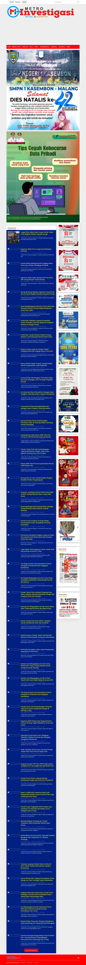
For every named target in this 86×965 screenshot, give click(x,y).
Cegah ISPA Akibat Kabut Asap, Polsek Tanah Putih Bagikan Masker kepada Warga (37, 233)
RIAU (22, 236)
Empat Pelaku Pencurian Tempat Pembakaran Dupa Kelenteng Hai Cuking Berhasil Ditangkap (38, 922)
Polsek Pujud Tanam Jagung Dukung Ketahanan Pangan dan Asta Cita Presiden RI (37, 779)
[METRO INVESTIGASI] (40, 12)
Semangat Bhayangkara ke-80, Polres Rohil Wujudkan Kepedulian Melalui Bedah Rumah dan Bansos (36, 580)
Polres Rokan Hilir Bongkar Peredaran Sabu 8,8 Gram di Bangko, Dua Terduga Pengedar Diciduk (37, 380)
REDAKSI (23, 962)
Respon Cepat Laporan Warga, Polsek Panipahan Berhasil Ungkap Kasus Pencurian (37, 350)
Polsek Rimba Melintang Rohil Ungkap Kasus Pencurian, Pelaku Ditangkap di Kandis (37, 264)
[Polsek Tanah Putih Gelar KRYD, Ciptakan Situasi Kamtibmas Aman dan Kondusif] (41, 628)
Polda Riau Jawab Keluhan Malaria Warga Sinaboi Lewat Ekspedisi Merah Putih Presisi (36, 336)
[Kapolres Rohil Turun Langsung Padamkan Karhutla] (23, 256)
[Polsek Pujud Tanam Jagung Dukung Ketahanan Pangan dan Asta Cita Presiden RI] (35, 785)
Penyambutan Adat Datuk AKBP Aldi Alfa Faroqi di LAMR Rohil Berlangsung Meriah (36, 436)
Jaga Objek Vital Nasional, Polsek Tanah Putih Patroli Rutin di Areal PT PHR (37, 550)
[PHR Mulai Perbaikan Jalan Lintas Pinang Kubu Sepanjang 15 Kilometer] (32, 656)
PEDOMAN (30, 962)
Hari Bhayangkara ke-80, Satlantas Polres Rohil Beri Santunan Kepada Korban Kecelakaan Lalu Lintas (36, 909)
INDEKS (36, 962)
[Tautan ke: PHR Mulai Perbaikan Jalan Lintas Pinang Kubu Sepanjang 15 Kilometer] (13, 654)
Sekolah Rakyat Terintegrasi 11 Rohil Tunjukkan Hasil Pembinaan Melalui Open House (35, 823)
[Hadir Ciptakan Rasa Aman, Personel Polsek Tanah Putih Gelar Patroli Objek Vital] (34, 757)
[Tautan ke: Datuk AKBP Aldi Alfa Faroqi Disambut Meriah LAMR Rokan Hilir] (13, 468)
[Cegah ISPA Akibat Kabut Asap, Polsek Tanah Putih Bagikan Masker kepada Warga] (36, 239)
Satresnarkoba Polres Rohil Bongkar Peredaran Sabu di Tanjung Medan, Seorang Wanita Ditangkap (37, 423)
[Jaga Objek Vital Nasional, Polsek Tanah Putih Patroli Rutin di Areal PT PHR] (43, 556)
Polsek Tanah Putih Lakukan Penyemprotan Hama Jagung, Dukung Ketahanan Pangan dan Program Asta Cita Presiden (37, 594)
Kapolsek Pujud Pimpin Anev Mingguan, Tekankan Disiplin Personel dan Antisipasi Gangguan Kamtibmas (35, 737)
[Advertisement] (43, 32)
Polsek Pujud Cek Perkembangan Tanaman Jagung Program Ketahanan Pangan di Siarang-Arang (36, 709)
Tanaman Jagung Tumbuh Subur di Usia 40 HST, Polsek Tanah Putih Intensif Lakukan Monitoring (36, 866)
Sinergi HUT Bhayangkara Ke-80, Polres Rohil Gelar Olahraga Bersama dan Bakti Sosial (37, 607)
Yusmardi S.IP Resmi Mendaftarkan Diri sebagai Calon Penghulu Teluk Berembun (35, 407)
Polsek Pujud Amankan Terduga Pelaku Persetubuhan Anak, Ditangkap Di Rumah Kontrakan (35, 523)
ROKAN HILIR (26, 236)
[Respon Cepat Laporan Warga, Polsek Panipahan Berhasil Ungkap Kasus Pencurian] (37, 356)
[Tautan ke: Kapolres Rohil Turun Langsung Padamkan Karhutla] (13, 254)
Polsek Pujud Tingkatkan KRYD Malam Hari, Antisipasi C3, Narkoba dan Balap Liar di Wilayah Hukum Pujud (36, 809)
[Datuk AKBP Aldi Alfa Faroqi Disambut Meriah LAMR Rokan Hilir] (36, 471)
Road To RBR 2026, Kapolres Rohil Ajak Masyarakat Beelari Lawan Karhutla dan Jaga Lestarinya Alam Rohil (37, 794)
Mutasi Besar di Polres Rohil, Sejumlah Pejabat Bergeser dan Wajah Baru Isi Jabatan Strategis (38, 837)
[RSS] (78, 958)
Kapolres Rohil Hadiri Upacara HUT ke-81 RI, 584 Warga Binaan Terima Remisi (37, 279)
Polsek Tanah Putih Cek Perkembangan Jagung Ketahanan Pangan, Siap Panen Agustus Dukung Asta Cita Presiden (35, 451)
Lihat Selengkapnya (31, 950)
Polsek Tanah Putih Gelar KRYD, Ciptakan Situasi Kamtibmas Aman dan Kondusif (35, 622)
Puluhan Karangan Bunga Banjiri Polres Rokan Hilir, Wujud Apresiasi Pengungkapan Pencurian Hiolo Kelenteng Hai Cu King (37, 937)
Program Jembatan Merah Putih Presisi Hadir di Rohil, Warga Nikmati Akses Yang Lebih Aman (37, 494)
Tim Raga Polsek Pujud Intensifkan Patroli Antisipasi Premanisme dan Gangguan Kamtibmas (36, 694)
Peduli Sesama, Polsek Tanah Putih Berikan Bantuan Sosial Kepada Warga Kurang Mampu (37, 636)
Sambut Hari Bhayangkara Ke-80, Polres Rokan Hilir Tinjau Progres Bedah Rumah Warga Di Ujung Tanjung (35, 666)
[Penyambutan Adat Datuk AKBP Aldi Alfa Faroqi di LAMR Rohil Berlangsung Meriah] (40, 442)
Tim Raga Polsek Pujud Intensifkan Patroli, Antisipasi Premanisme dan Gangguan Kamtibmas (36, 566)
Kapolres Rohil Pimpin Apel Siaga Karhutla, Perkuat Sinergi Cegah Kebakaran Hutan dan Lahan (37, 723)
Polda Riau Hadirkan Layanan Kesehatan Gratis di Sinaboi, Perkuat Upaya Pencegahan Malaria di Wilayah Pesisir (37, 322)
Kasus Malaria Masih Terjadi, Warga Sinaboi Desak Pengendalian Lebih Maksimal (36, 364)
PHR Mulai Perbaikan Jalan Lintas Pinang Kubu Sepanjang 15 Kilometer (37, 650)
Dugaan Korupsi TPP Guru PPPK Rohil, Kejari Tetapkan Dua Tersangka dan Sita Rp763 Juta (37, 765)
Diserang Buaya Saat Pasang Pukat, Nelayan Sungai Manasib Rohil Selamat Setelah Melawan (37, 508)
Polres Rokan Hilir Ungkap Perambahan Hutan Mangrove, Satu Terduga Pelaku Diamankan (37, 879)
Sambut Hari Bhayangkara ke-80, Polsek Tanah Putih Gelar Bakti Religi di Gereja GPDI (37, 679)
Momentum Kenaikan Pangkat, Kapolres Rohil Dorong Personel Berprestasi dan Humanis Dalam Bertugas (37, 537)
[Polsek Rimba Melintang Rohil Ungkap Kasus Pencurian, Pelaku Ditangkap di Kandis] (33, 270)
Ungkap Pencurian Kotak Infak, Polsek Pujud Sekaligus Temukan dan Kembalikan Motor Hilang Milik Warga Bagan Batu (37, 895)
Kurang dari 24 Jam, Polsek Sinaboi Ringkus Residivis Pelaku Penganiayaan (36, 479)
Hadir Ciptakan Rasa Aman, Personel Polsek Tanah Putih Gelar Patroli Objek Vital (37, 750)
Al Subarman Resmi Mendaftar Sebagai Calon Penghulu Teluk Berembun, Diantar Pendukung (37, 393)
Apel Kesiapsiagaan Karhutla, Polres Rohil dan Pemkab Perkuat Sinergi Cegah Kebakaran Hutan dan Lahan (37, 308)
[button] (78, 2)
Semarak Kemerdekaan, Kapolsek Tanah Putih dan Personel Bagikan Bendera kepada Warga (38, 293)
